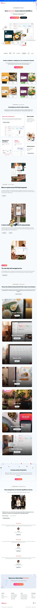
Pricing (2, 595)
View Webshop (17, 338)
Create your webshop (14, 17)
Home (2, 594)
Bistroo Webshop (14, 594)
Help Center (33, 594)
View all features (30, 153)
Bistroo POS (13, 597)
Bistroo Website (14, 596)
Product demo (23, 17)
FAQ (32, 595)
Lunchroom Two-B (24, 598)
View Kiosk (4, 232)
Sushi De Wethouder (24, 596)
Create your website (18, 67)
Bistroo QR (13, 598)
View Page (17, 315)
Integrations (33, 596)
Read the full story (6, 518)
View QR (10, 232)
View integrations (18, 479)
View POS (4, 195)
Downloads (33, 597)
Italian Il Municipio (24, 597)
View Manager (5, 275)
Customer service (4, 596)
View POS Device (17, 429)
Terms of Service (28, 607)
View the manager (6, 122)
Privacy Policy (34, 607)
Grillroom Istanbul (24, 595)
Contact (2, 597)
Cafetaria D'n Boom (24, 594)
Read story (18, 534)
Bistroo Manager (14, 595)
